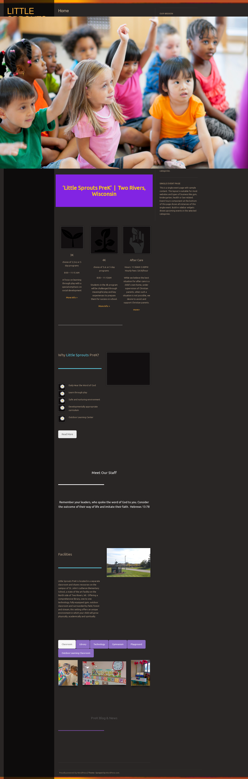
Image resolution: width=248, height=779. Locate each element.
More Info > (71, 297)
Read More (67, 434)
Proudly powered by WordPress (73, 773)
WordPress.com (112, 773)
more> (136, 309)
